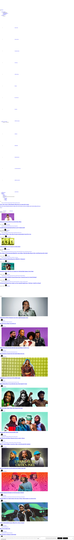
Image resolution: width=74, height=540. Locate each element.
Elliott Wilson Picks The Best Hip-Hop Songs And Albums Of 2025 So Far (14, 347)
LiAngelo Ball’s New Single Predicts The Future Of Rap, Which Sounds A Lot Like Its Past (18, 498)
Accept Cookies (65, 538)
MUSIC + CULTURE (4, 121)
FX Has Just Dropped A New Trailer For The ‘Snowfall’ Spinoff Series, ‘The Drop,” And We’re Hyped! (20, 283)
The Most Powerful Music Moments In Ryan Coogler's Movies (12, 438)
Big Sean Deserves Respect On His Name (8, 534)
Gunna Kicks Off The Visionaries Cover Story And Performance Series (14, 317)
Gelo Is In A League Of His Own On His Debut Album (10, 221)
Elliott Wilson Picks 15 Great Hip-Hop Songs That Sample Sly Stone (13, 383)
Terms (4, 195)
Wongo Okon (4, 495)
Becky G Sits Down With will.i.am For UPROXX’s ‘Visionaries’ (12, 258)
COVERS (4, 14)
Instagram (6, 198)
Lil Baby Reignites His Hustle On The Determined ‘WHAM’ (12, 492)
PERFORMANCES (5, 13)
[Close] (73, 538)
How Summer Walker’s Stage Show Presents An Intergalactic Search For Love (15, 234)
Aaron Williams (8, 224)
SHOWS (3, 15)
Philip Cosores (8, 249)
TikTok (5, 199)
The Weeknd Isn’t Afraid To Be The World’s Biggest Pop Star (12, 353)
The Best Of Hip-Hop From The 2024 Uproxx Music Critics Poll (12, 468)
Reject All (60, 538)
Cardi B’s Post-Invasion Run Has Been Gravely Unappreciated (12, 227)
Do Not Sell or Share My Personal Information (51, 538)
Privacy (4, 194)
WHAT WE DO (4, 192)
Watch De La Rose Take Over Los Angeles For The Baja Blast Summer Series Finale (16, 271)
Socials (4, 197)
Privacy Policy (4, 539)
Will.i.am (4, 320)
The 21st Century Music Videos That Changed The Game (11, 408)
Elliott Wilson (8, 230)
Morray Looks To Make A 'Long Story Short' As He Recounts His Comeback (15, 444)
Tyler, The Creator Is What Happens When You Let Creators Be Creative (14, 204)
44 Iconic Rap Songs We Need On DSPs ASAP (9, 432)
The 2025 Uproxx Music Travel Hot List (8, 323)
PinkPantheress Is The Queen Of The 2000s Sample (10, 377)
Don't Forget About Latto (5, 528)
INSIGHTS (3, 193)
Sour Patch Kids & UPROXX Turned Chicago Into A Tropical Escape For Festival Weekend (18, 277)
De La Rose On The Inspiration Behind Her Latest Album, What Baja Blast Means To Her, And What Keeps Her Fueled (24, 253)
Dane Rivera (8, 274)
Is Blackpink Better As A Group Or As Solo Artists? (10, 246)
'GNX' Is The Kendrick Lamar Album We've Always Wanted (12, 522)
